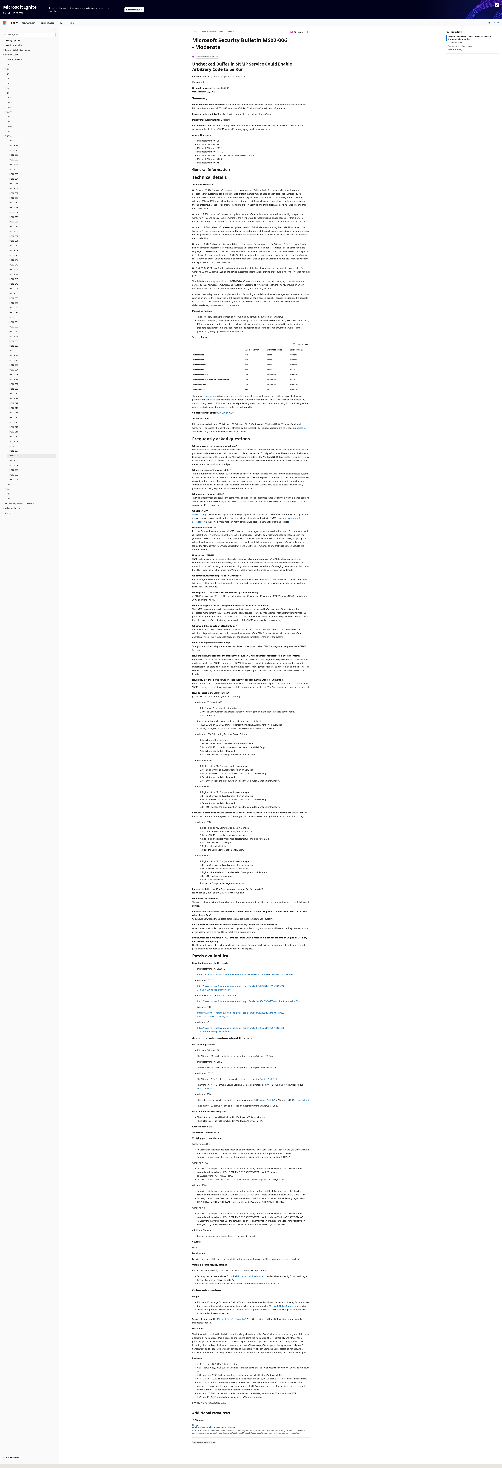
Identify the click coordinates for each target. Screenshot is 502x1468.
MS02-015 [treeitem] (13, 412)
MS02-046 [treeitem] (13, 265)
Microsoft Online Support (281, 1306)
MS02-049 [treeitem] (13, 250)
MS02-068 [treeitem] (13, 160)
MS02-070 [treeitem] (13, 150)
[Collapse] (55, 29)
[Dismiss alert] (497, 5)
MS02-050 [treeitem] (13, 245)
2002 (230, 31)
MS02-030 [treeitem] (13, 341)
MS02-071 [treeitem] (13, 145)
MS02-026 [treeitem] (13, 360)
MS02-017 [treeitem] (13, 403)
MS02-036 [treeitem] (13, 312)
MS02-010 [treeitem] (13, 436)
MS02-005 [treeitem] (13, 460)
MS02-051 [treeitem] (13, 241)
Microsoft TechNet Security (230, 1319)
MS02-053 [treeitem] (13, 231)
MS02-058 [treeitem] (13, 207)
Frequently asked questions (460, 46)
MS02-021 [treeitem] (13, 384)
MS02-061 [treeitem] (13, 193)
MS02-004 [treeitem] (13, 465)
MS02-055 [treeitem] (13, 221)
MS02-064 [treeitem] (13, 179)
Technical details (455, 42)
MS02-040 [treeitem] (13, 293)
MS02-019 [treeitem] (13, 393)
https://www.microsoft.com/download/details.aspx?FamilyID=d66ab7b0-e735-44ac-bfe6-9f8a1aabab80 (247, 1001)
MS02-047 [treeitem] (13, 260)
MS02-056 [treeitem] (13, 217)
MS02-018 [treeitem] (13, 398)
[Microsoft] (5, 23)
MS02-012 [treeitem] (13, 427)
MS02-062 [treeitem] (13, 188)
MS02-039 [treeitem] (13, 298)
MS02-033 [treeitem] (13, 327)
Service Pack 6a (267, 1079)
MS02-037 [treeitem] (13, 307)
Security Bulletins (216, 31)
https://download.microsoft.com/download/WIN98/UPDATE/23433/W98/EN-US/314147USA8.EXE (244, 974)
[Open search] (489, 23)
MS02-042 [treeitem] (13, 284)
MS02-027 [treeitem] (13, 355)
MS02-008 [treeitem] (13, 446)
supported (298, 427)
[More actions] (307, 32)
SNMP (195, 514)
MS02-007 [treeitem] (13, 451)
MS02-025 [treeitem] (13, 365)
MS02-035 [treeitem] (13, 317)
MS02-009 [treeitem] (13, 441)
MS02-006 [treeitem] (13, 455)
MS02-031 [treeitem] (13, 336)
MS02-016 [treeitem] (13, 408)
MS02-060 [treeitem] (13, 198)
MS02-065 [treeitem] (13, 174)
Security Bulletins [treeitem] (15, 59)
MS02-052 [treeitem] (13, 236)
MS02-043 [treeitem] (13, 279)
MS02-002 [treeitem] (13, 475)
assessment (209, 396)
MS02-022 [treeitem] (13, 379)
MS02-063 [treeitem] (13, 183)
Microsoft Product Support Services (249, 1309)
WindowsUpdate (260, 1283)
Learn (195, 31)
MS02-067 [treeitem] (13, 164)
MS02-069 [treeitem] (13, 155)
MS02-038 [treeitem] (13, 303)
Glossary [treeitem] (9, 513)
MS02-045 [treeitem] (13, 269)
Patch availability (455, 49)
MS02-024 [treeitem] (13, 370)
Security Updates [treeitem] (12, 40)
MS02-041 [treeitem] (13, 288)
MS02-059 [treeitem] (13, 202)
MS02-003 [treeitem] (13, 470)
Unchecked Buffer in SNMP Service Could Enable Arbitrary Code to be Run (469, 37)
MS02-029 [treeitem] (13, 346)
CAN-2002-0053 (224, 412)
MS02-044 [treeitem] (13, 274)
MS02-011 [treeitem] (13, 432)
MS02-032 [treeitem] (13, 331)
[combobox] (29, 35)
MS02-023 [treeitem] (13, 374)
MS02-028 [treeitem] (13, 350)
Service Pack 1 (266, 1100)
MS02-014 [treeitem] (13, 417)
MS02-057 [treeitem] (13, 212)
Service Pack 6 (204, 1088)
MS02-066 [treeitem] (13, 169)
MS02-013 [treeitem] (13, 422)
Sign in (496, 22)
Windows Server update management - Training (213, 1427)
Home (203, 31)
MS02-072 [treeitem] (13, 140)
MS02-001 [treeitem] (13, 479)
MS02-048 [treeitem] (13, 255)
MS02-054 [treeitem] (13, 226)
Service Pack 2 (300, 1100)
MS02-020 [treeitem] (13, 389)
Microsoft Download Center (250, 1276)
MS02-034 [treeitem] (13, 322)
